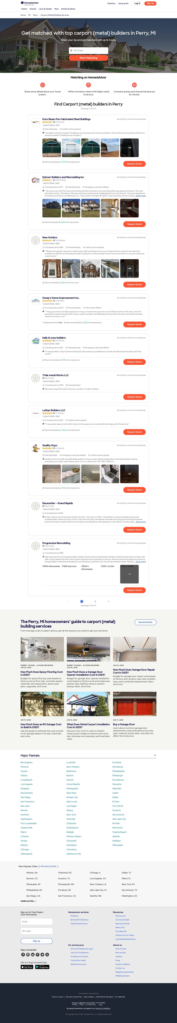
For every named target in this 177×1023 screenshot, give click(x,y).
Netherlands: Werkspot (104, 997)
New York (71, 814)
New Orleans (72, 767)
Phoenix (25, 767)
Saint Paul (71, 793)
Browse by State (48, 866)
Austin (115, 793)
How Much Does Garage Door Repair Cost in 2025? (134, 671)
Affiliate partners (122, 976)
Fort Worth (117, 806)
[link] (88, 122)
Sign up (36, 941)
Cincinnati (71, 841)
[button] (51, 147)
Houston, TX (64, 878)
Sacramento (27, 793)
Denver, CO (32, 878)
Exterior (33, 9)
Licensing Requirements (125, 939)
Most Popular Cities (28, 866)
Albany (69, 810)
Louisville (70, 762)
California (81, 1003)
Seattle (116, 836)
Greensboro (72, 827)
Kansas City (72, 797)
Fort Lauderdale (29, 823)
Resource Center (122, 924)
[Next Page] (108, 601)
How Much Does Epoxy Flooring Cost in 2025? (42, 673)
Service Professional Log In (82, 949)
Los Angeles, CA (98, 878)
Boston (69, 775)
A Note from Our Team (124, 935)
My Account (120, 916)
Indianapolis (26, 854)
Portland (116, 762)
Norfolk (116, 823)
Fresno (24, 775)
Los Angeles (27, 784)
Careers (118, 956)
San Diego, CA (33, 896)
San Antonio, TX (129, 890)
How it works (120, 949)
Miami (23, 832)
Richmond (117, 827)
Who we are (120, 953)
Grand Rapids (73, 784)
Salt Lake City (119, 819)
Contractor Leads (78, 960)
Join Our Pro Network (80, 953)
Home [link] (23, 15)
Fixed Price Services (79, 924)
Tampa (24, 841)
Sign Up (150, 3)
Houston (116, 810)
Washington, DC (129, 896)
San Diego (26, 797)
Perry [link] (35, 15)
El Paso (115, 801)
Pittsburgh (117, 775)
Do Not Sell (90, 1003)
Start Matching (88, 57)
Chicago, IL (95, 872)
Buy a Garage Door (124, 724)
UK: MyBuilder (120, 997)
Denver (24, 810)
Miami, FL (126, 878)
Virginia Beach (119, 832)
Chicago (25, 849)
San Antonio (118, 814)
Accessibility (100, 1004)
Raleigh (70, 832)
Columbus (71, 849)
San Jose (25, 806)
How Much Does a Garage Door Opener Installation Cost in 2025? (86, 673)
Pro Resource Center (79, 956)
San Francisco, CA (67, 896)
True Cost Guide (122, 920)
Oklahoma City (73, 854)
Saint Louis (71, 801)
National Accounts (78, 964)
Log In (137, 3)
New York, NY (128, 884)
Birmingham (27, 762)
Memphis (116, 784)
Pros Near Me (121, 931)
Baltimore (71, 771)
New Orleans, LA (98, 884)
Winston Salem (73, 836)
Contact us (120, 968)
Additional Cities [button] (27, 901)
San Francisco (27, 801)
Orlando (25, 836)
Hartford (25, 814)
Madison (116, 841)
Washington (26, 819)
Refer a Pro (120, 927)
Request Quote (134, 164)
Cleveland (71, 845)
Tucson (24, 771)
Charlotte (71, 823)
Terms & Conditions (103, 1008)
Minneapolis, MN (66, 884)
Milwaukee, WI (33, 884)
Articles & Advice (68, 9)
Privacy (74, 1003)
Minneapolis (72, 788)
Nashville (116, 788)
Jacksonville (26, 827)
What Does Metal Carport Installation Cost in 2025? (88, 726)
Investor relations (122, 964)
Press (117, 960)
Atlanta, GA (31, 872)
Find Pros (74, 916)
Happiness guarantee (124, 972)
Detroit (69, 780)
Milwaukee (117, 845)
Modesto (25, 788)
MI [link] (29, 15)
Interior (24, 9)
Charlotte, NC (65, 872)
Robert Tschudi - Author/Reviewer (37, 665)
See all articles (145, 622)
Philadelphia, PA (34, 890)
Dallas (115, 797)
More (56, 9)
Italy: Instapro (89, 997)
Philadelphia (118, 771)
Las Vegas (71, 806)
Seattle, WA (95, 896)
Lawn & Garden (45, 9)
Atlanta (24, 845)
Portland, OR (64, 890)
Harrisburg (117, 767)
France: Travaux (58, 997)
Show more (141, 196)
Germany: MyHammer (74, 997)
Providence (118, 780)
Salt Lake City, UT (98, 890)
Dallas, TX (126, 872)
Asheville (70, 819)
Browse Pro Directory (79, 920)
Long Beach (26, 780)
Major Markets (30, 755)
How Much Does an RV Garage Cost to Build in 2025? (41, 726)
